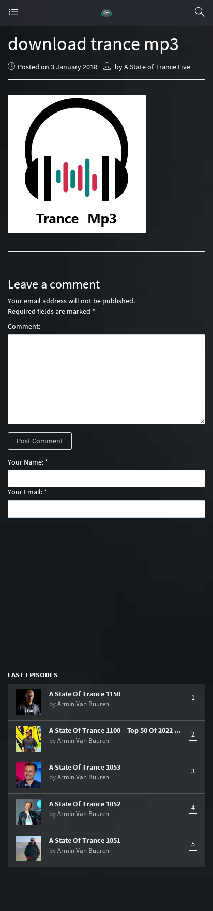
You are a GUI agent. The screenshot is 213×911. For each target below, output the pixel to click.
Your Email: (25, 492)
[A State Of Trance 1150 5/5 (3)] (28, 702)
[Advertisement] (106, 593)
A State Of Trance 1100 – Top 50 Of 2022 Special (116, 730)
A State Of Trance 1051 (84, 840)
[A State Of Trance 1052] (28, 812)
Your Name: (25, 462)
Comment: (24, 326)
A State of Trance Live (157, 66)
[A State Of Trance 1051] (28, 848)
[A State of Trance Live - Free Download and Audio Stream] (106, 13)
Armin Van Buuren (83, 703)
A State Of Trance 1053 (84, 767)
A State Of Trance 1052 (84, 803)
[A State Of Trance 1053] (28, 775)
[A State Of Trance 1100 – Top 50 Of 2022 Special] (28, 739)
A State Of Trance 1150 (84, 693)
